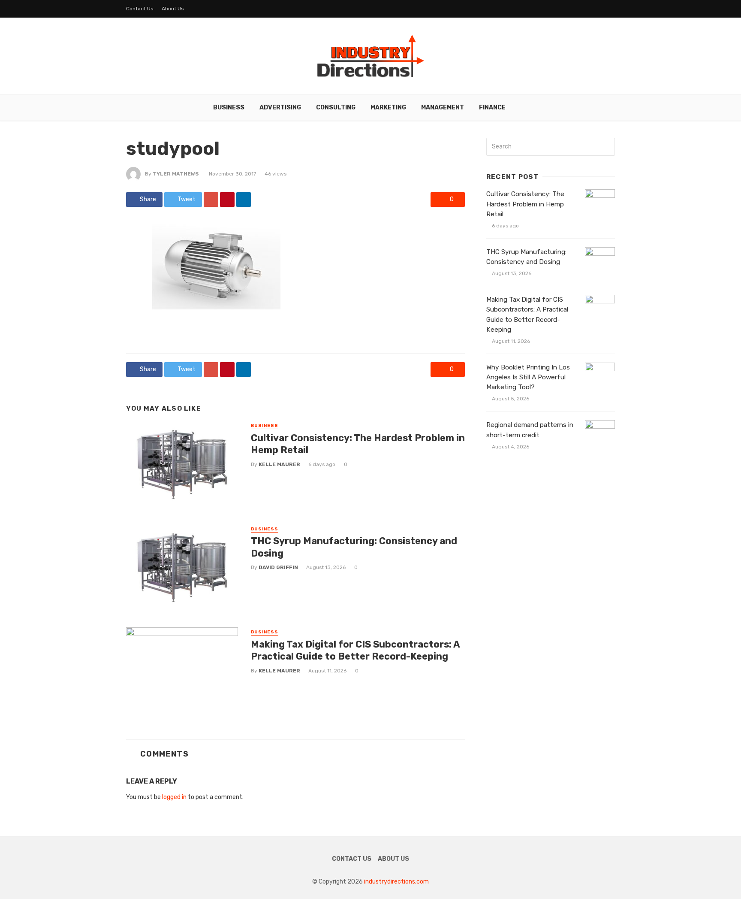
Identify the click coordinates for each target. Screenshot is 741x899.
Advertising (280, 107)
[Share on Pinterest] (227, 199)
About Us (173, 9)
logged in (174, 797)
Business (228, 107)
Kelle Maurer (279, 464)
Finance (492, 107)
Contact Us (140, 9)
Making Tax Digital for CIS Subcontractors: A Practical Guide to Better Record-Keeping (355, 650)
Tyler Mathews (176, 174)
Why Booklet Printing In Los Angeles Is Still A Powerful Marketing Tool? (528, 377)
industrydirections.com (396, 881)
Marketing (388, 107)
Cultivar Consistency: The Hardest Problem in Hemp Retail (358, 444)
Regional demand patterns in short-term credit (529, 430)
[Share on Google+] (211, 199)
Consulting (335, 107)
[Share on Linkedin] (243, 199)
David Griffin (278, 567)
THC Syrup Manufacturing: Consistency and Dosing (354, 547)
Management (442, 107)
